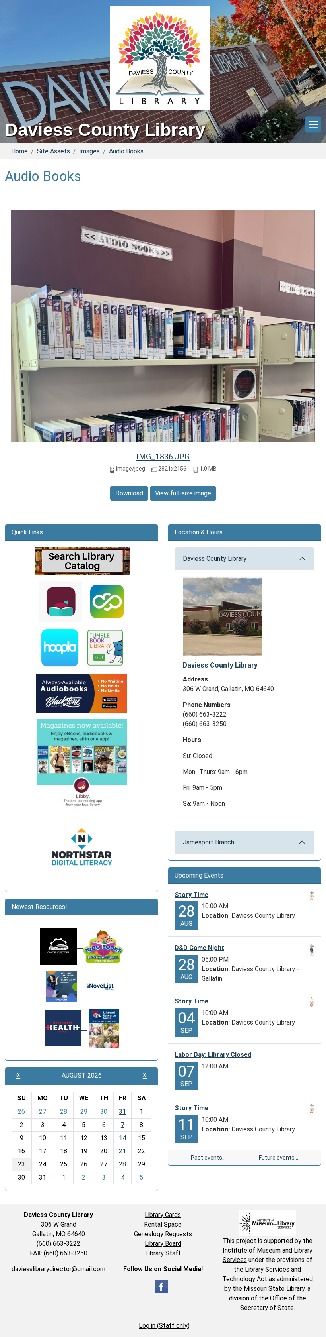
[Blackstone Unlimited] (81, 693)
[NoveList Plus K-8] (102, 986)
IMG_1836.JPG (163, 456)
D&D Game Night (199, 948)
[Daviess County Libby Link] (64, 601)
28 (122, 1164)
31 (122, 1111)
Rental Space (163, 1224)
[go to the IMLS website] (267, 1223)
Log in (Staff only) (164, 1325)
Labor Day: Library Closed (213, 1054)
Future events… (278, 1157)
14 (122, 1138)
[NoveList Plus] (65, 986)
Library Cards (163, 1215)
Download (129, 493)
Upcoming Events (199, 875)
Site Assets (53, 151)
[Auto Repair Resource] (58, 946)
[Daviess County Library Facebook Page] (161, 1286)
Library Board (163, 1243)
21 (122, 1151)
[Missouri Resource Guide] (104, 1027)
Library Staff (163, 1253)
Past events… (208, 1157)
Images (89, 151)
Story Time (191, 895)
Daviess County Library (214, 558)
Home (19, 151)
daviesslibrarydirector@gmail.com (58, 1269)
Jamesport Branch (208, 842)
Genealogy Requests (163, 1234)
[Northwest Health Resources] (66, 1027)
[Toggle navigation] (313, 124)
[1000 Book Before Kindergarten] (100, 946)
